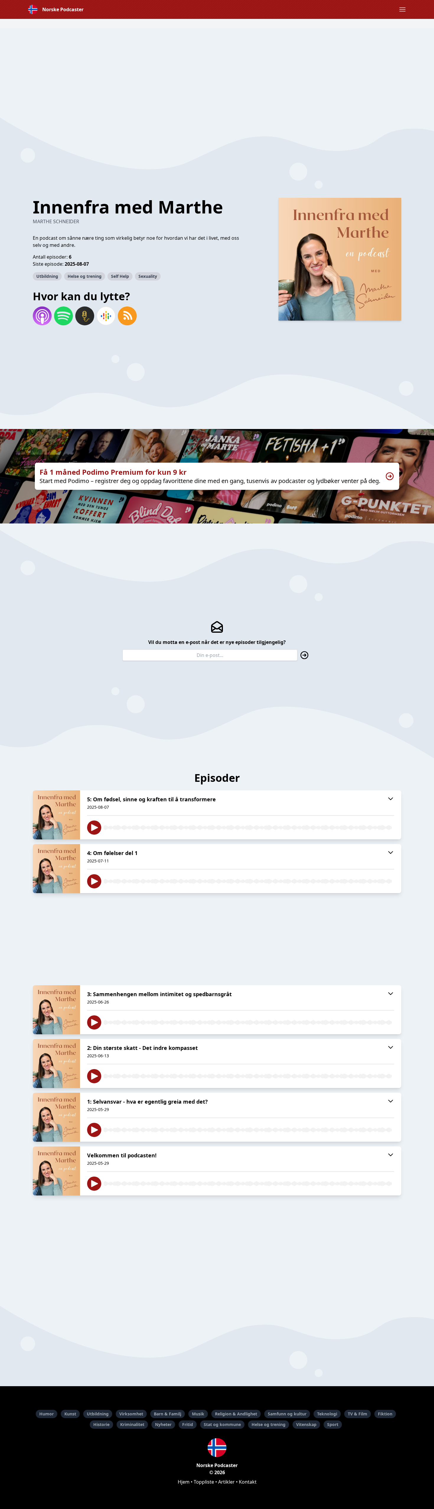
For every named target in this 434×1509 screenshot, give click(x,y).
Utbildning (47, 276)
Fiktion (385, 1414)
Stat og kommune (222, 1424)
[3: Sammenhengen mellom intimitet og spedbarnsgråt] (56, 1009)
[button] (402, 9)
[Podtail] (84, 316)
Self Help (120, 276)
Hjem (184, 1482)
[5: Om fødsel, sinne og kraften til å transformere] (56, 814)
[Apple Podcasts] (42, 316)
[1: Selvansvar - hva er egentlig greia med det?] (56, 1117)
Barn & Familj (167, 1414)
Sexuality (147, 276)
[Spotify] (63, 316)
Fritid (187, 1424)
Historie (101, 1424)
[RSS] (127, 316)
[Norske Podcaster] (217, 1447)
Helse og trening (85, 276)
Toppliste (204, 1482)
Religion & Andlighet (236, 1414)
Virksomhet (131, 1414)
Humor (46, 1414)
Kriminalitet (132, 1424)
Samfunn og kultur (287, 1414)
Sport (332, 1424)
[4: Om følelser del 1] (56, 868)
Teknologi (327, 1414)
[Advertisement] (217, 69)
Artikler (226, 1482)
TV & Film (357, 1414)
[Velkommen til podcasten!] (56, 1170)
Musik (198, 1414)
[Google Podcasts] (106, 316)
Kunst (70, 1414)
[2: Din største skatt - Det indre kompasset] (56, 1063)
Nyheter (163, 1424)
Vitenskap (306, 1424)
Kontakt (248, 1482)
